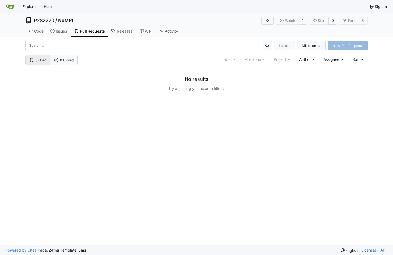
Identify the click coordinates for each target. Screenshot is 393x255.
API (383, 250)
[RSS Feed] (267, 21)
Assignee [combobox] (331, 59)
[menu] (358, 59)
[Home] (10, 6)
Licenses (369, 250)
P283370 (44, 20)
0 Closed (67, 60)
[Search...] (267, 45)
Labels (284, 45)
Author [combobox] (305, 59)
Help (48, 6)
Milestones (311, 45)
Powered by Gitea (21, 250)
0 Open (41, 60)
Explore (29, 6)
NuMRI (65, 20)
